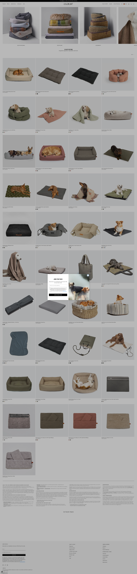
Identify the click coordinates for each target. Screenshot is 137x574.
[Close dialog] (88, 275)
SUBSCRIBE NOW (58, 294)
